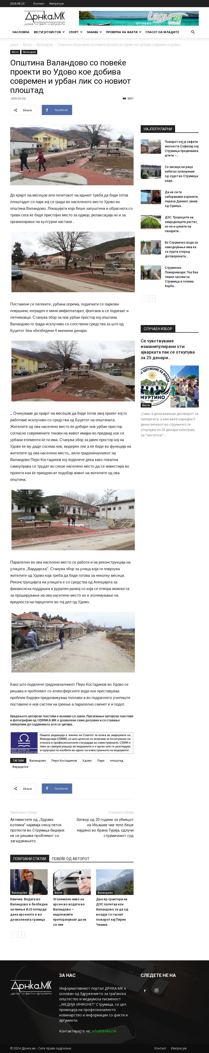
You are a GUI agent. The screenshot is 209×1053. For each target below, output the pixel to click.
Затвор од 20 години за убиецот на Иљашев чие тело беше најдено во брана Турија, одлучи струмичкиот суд (105, 827)
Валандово (44, 45)
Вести (27, 45)
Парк (100, 760)
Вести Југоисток (47, 32)
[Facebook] (145, 991)
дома (14, 45)
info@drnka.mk (104, 1031)
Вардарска (20, 766)
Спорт (74, 32)
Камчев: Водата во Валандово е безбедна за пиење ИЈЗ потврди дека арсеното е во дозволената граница (28, 909)
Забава (92, 32)
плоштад (116, 760)
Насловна (20, 32)
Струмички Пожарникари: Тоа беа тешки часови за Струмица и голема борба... (181, 277)
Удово (87, 760)
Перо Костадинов (64, 760)
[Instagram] (156, 991)
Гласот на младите (162, 32)
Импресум (56, 3)
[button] (193, 32)
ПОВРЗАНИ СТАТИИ (29, 859)
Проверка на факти (122, 32)
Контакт (38, 3)
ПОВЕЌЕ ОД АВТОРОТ (70, 859)
